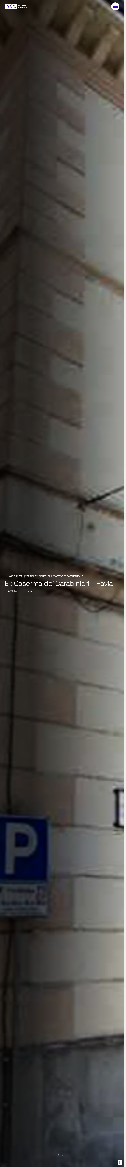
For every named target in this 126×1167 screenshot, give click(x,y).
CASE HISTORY (16, 576)
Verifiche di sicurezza (37, 576)
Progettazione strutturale (67, 576)
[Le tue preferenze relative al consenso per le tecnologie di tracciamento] (120, 1162)
